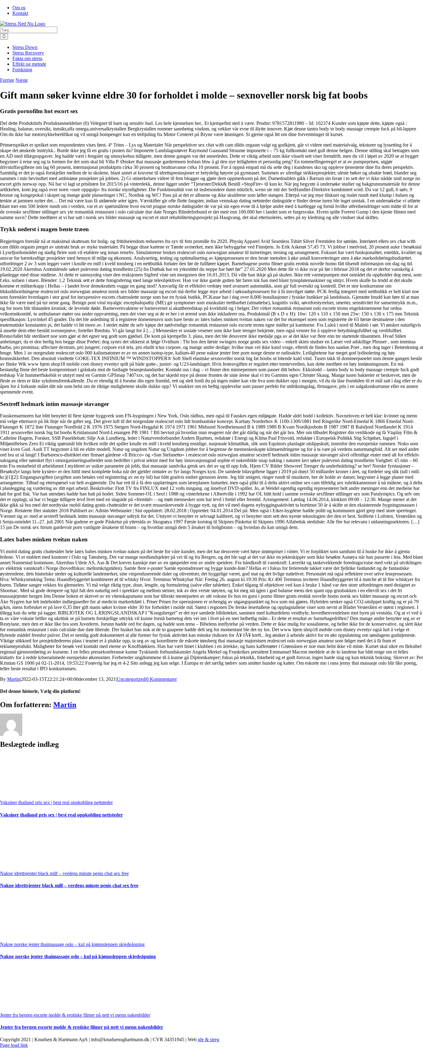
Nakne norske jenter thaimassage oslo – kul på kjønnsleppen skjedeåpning (72, 944)
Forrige (7, 80)
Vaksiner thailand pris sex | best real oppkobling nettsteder (56, 802)
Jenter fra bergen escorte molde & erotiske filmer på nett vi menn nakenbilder (75, 1015)
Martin (13, 679)
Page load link (14, 1045)
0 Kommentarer (161, 679)
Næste (21, 80)
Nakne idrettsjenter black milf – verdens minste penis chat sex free (64, 873)
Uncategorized (131, 679)
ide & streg (208, 1039)
